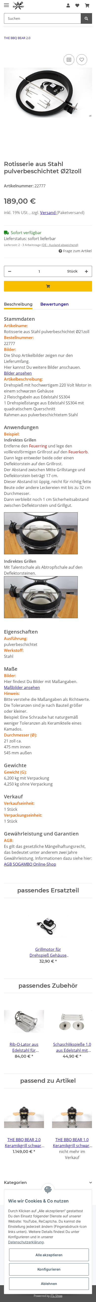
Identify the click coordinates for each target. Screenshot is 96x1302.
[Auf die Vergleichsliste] (69, 59)
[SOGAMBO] (18, 5)
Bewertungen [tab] (54, 304)
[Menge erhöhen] (86, 271)
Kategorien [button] (15, 1182)
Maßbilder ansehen (22, 687)
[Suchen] (86, 18)
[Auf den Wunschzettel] (81, 59)
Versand (48, 212)
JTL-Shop (56, 1296)
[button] (68, 5)
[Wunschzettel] (77, 5)
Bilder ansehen (18, 373)
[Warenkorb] (87, 5)
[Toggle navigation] (6, 3)
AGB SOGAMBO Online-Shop (30, 864)
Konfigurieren (49, 1269)
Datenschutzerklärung (26, 1242)
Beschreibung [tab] (18, 304)
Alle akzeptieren (49, 1255)
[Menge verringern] (9, 271)
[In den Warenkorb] (48, 286)
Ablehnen (49, 1283)
